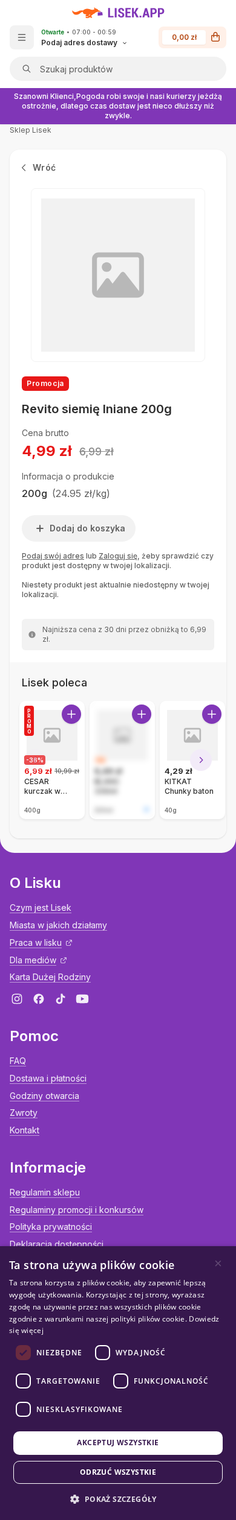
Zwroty (24, 1112)
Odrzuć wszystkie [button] (118, 1472)
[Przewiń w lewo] (35, 760)
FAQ (18, 1061)
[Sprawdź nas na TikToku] (60, 999)
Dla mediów (33, 960)
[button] (117, 1499)
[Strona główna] (118, 12)
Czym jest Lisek (40, 907)
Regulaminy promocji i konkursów (76, 1210)
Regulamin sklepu (45, 1192)
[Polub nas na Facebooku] (38, 999)
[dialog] (118, 1383)
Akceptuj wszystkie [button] (118, 1442)
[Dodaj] (71, 714)
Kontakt (24, 1130)
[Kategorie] (22, 37)
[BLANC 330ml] (122, 760)
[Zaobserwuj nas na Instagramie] (17, 999)
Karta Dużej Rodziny (50, 977)
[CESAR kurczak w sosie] (52, 760)
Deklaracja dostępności (56, 1244)
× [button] (218, 1263)
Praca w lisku (36, 942)
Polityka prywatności (51, 1226)
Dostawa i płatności (48, 1078)
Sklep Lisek (30, 130)
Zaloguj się (118, 555)
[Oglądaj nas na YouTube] (82, 999)
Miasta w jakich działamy (58, 925)
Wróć (44, 167)
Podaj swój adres (53, 555)
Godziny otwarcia (44, 1096)
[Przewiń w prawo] (201, 760)
